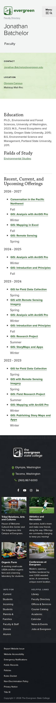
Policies (7, 670)
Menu (49, 9)
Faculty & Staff (11, 624)
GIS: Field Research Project (27, 394)
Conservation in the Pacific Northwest (27, 201)
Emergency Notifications (15, 659)
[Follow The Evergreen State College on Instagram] (31, 490)
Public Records (11, 664)
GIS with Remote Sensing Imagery (26, 302)
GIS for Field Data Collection (28, 289)
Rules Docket (10, 675)
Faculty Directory (12, 18)
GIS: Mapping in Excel (24, 225)
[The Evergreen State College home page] (28, 453)
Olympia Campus (13, 83)
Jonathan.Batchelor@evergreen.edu (23, 67)
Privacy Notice (11, 686)
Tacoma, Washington (27, 474)
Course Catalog (39, 609)
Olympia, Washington (28, 467)
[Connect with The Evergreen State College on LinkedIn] (37, 490)
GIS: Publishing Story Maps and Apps (30, 417)
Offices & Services (41, 604)
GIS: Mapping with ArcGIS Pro (29, 405)
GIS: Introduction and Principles (30, 268)
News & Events (39, 624)
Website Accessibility (14, 654)
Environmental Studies (17, 158)
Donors (7, 629)
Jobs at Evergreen (41, 629)
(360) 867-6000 (27, 480)
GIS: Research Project (24, 336)
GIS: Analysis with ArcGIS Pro (29, 214)
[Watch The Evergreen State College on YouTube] (24, 490)
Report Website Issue (14, 648)
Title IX (7, 692)
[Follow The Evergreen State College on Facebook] (18, 490)
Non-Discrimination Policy (16, 681)
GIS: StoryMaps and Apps (26, 347)
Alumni (7, 634)
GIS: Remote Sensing (23, 236)
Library (35, 594)
